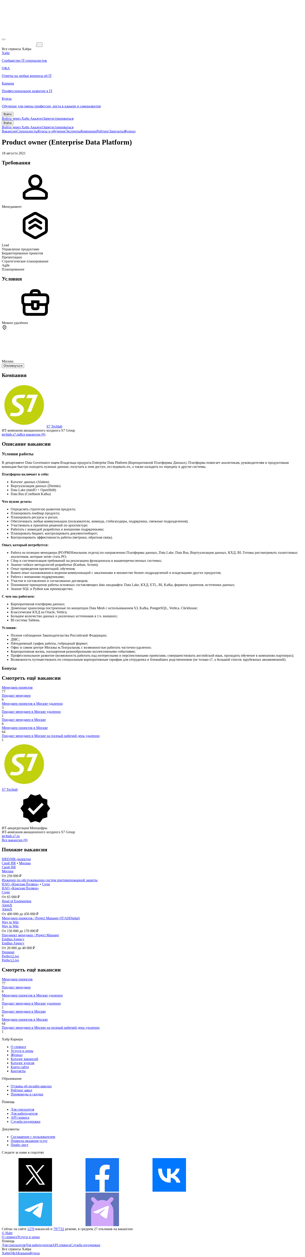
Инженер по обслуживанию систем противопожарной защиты (50, 880)
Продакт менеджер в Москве (24, 720)
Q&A (14, 1253)
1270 (30, 1229)
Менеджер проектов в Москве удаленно (32, 703)
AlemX (7, 905)
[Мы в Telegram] (35, 1225)
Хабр (6, 1253)
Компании (88, 131)
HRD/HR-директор (16, 859)
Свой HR (9, 863)
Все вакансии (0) (32, 434)
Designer (8, 952)
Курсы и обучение (51, 131)
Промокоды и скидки (27, 1094)
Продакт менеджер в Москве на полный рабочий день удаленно (51, 736)
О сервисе (18, 1047)
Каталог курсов (22, 1063)
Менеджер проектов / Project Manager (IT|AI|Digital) (41, 918)
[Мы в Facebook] (102, 1190)
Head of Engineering (16, 901)
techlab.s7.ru (11, 434)
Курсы (35, 1253)
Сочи (46, 884)
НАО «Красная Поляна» (20, 884)
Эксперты (73, 131)
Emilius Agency (13, 939)
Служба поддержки (25, 1121)
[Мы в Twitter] (35, 1190)
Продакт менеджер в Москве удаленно (31, 712)
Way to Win (10, 922)
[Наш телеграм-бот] (102, 1225)
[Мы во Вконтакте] (169, 1190)
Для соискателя (22, 1109)
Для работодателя (24, 1113)
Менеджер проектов (17, 687)
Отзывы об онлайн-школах (31, 1086)
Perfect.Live (10, 956)
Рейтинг (102, 131)
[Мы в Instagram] (236, 1190)
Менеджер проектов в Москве (25, 728)
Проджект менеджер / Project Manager (30, 935)
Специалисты (27, 131)
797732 (58, 1229)
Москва (25, 863)
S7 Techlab (54, 426)
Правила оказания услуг (29, 1141)
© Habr (7, 1233)
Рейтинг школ (21, 1090)
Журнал (130, 131)
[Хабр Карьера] (19, 44)
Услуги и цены (22, 1051)
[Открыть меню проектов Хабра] (3, 39)
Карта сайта (20, 1067)
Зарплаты (116, 131)
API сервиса (20, 1117)
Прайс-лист (19, 1145)
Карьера (24, 1253)
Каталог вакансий (24, 1059)
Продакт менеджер (16, 695)
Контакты (18, 1071)
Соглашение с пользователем (33, 1137)
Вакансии (9, 131)
